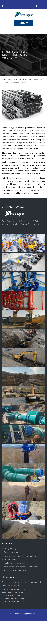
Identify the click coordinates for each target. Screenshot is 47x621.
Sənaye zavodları (11, 552)
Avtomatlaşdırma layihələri (15, 570)
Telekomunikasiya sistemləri (16, 563)
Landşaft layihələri (11, 559)
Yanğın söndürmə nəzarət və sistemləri (20, 567)
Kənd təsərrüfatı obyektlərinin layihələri (20, 556)
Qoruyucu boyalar (11, 548)
